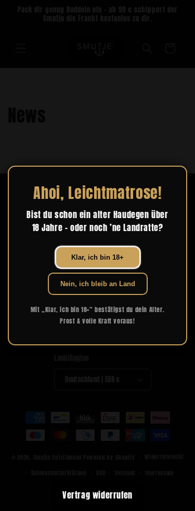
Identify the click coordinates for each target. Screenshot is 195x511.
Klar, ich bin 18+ (97, 257)
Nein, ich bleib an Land (97, 284)
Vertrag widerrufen (97, 495)
